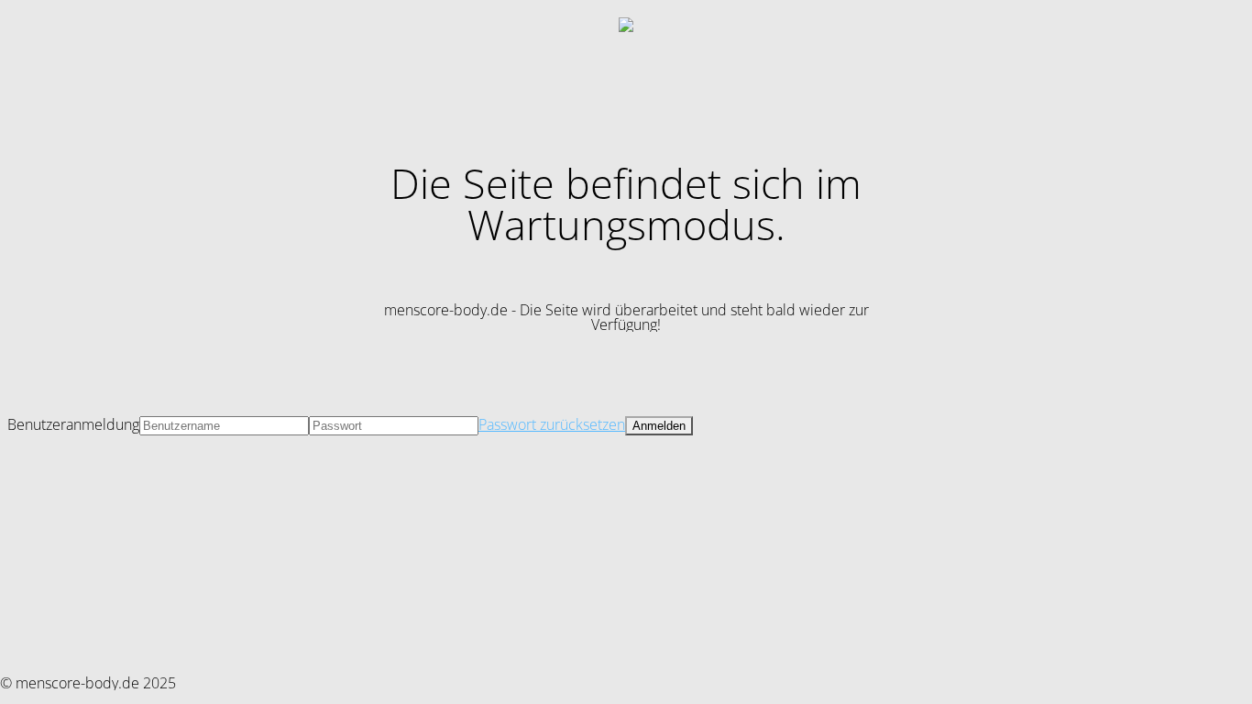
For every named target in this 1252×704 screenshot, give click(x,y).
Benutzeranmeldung (73, 424)
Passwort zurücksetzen (551, 424)
